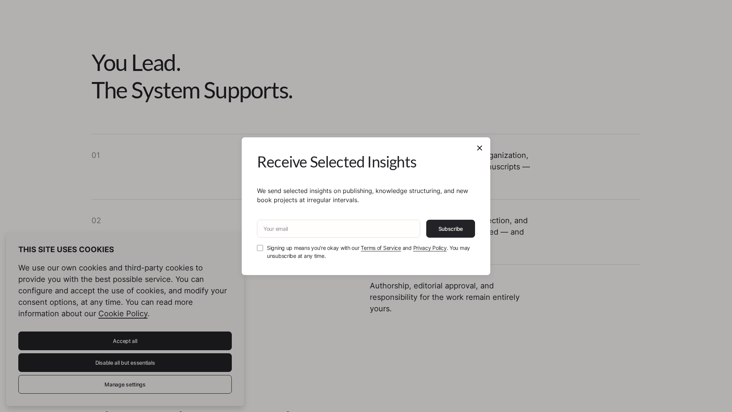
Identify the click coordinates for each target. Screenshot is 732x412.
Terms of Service (381, 248)
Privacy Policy (430, 248)
